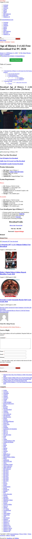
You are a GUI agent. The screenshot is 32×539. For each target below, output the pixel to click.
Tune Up (5, 506)
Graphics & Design (8, 442)
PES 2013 (6, 470)
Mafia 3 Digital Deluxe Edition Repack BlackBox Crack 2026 (13, 273)
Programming (6, 486)
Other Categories (7, 466)
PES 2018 (6, 477)
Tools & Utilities (7, 504)
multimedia (6, 460)
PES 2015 (6, 473)
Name (2, 351)
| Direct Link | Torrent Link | (21, 82)
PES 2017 (6, 476)
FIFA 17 (5, 430)
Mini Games (6, 455)
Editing (5, 426)
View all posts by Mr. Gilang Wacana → (10, 327)
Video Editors (6, 513)
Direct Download (16, 60)
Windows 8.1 (6, 525)
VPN (4, 516)
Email (2, 354)
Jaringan (5, 451)
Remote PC (6, 489)
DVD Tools (6, 424)
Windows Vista (7, 529)
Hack (4, 443)
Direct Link (12, 225)
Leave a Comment (5, 54)
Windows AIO (7, 526)
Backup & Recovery (8, 403)
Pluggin (5, 483)
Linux (4, 452)
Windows (5, 519)
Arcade (5, 399)
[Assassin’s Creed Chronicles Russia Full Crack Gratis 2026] (10, 296)
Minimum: (21, 77)
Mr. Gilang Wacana (25, 53)
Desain (5, 418)
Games (5, 9)
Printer (5, 485)
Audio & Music (7, 402)
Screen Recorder (7, 494)
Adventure (7, 42)
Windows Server (7, 528)
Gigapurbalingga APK (9, 440)
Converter (5, 412)
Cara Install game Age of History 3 (16, 79)
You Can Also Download (13, 73)
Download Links (8, 81)
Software (5, 501)
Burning (5, 408)
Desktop (5, 420)
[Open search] (0, 37)
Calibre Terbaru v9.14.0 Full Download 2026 (15, 380)
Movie (5, 458)
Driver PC (6, 423)
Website (2, 357)
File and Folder (7, 434)
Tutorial (5, 507)
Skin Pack (6, 498)
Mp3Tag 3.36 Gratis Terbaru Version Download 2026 (17, 379)
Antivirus (5, 8)
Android (5, 6)
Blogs (4, 405)
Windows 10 (6, 17)
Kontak (13, 535)
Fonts (4, 436)
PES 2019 (6, 479)
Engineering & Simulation (10, 429)
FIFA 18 (5, 431)
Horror (5, 445)
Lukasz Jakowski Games (16, 171)
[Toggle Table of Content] (1, 68)
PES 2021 (6, 15)
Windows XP (6, 531)
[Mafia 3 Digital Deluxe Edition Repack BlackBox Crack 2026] (10, 269)
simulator (5, 497)
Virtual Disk (6, 515)
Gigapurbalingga (14, 534)
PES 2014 (6, 472)
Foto (4, 437)
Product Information (12, 75)
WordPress (9, 538)
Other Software (7, 467)
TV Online (6, 509)
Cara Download (7, 409)
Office (5, 12)
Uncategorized (7, 510)
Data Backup (6, 415)
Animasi (5, 396)
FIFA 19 (5, 433)
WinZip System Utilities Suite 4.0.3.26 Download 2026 (17, 377)
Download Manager (8, 421)
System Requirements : (13, 76)
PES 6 (5, 482)
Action (2, 42)
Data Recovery (7, 417)
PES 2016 (6, 474)
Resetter (5, 491)
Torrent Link (19, 225)
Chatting (5, 411)
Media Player (6, 454)
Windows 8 (6, 523)
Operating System (8, 464)
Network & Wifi (7, 461)
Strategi (5, 503)
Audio (5, 400)
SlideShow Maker (8, 500)
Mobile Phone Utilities (9, 457)
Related (10, 83)
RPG (4, 492)
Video (4, 512)
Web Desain (6, 517)
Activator (5, 5)
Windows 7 (6, 522)
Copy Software (7, 414)
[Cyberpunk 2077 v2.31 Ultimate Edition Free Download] (9, 241)
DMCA (8, 535)
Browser (5, 406)
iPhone (5, 11)
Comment (3, 337)
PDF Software (7, 14)
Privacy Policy (23, 534)
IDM (4, 446)
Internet (5, 448)
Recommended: (21, 78)
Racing (5, 488)
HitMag (17, 538)
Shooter (5, 495)
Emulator (5, 427)
